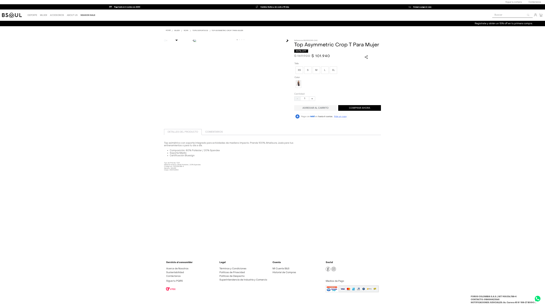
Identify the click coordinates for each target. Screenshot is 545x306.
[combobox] (512, 15)
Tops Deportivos (200, 30)
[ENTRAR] (535, 15)
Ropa (186, 30)
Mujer (177, 30)
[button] (299, 70)
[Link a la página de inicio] (168, 30)
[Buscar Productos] (528, 15)
